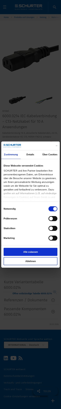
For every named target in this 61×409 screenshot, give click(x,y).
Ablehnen (30, 261)
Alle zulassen (30, 252)
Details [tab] (30, 154)
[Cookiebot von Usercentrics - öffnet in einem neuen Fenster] (43, 146)
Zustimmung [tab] (11, 154)
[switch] (52, 218)
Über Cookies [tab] (49, 154)
